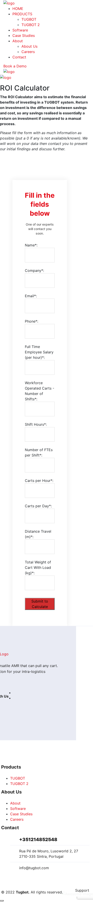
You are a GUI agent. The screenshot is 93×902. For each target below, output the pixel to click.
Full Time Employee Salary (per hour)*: (39, 352)
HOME (17, 8)
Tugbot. (23, 892)
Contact (19, 57)
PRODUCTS (22, 14)
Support (82, 890)
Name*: (31, 245)
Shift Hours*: (36, 424)
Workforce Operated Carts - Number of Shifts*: (39, 391)
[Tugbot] (9, 2)
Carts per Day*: (38, 506)
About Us (29, 46)
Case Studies (23, 35)
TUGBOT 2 (30, 24)
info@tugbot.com (34, 868)
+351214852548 (38, 839)
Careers (28, 51)
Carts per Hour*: (39, 480)
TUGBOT (28, 19)
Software (20, 30)
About (17, 41)
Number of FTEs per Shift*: (39, 452)
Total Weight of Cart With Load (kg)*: (38, 567)
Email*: (31, 296)
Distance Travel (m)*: (38, 534)
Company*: (34, 270)
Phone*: (31, 321)
